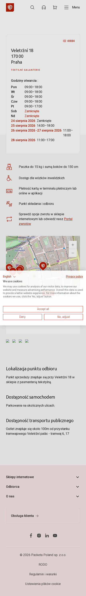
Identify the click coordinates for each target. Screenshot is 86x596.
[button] (9, 276)
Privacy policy (74, 276)
